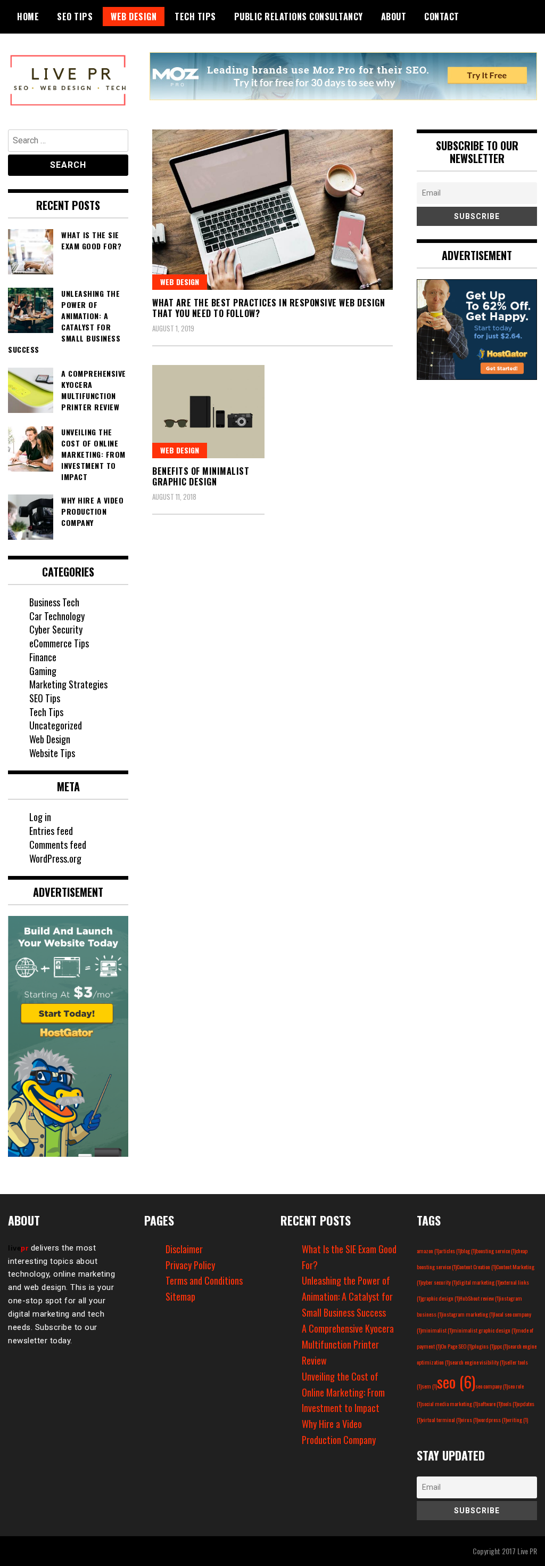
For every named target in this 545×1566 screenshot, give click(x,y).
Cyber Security (55, 629)
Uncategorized (55, 725)
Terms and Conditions (204, 1280)
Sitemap (180, 1296)
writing (517, 1419)
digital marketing (478, 1282)
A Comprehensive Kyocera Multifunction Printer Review (348, 1344)
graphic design (440, 1298)
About (394, 16)
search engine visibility (477, 1362)
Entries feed (51, 831)
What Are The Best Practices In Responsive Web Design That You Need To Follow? (268, 308)
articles (450, 1250)
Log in (40, 817)
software (489, 1403)
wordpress (492, 1419)
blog (468, 1250)
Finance (42, 657)
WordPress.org (55, 858)
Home (28, 16)
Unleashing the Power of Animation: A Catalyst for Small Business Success (347, 1296)
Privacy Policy (190, 1265)
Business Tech (54, 602)
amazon (428, 1250)
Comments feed (57, 844)
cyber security (439, 1282)
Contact (441, 16)
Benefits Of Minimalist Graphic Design (200, 477)
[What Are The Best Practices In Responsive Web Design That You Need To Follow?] (272, 209)
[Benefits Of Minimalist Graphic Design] (208, 411)
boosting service (496, 1250)
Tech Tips (195, 16)
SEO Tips (75, 16)
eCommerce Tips (59, 643)
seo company (491, 1386)
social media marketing (450, 1403)
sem (429, 1386)
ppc (501, 1346)
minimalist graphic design (484, 1330)
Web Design (133, 16)
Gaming (42, 671)
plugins (483, 1346)
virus (469, 1419)
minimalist (437, 1330)
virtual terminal (441, 1419)
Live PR (527, 1550)
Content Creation (476, 1266)
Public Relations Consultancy (298, 16)
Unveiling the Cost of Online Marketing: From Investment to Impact (343, 1392)
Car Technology (57, 616)
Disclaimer (184, 1249)
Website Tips (52, 753)
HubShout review (479, 1298)
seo (456, 1381)
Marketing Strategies (68, 684)
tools (509, 1403)
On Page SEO (456, 1346)
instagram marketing (468, 1314)
